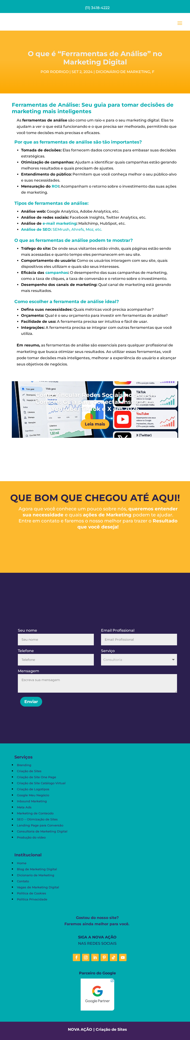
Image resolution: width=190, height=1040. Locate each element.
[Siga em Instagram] (85, 957)
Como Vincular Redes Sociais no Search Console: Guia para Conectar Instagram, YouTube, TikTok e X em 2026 (95, 401)
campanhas (56, 272)
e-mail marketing (59, 223)
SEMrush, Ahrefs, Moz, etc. (61, 229)
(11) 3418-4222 (97, 8)
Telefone (26, 651)
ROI (55, 186)
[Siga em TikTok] (113, 957)
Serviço (108, 651)
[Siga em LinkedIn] (95, 957)
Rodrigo (59, 72)
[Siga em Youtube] (123, 957)
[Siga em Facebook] (76, 957)
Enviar (31, 701)
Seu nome (27, 630)
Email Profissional (117, 630)
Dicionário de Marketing (123, 72)
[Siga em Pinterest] (104, 957)
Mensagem (28, 671)
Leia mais (95, 424)
